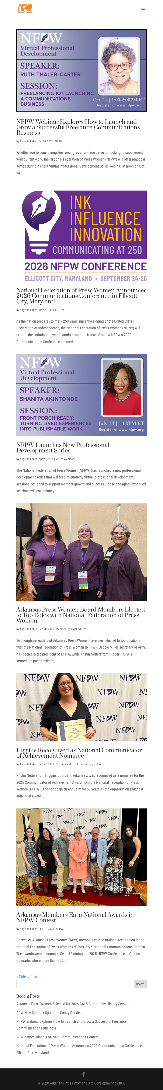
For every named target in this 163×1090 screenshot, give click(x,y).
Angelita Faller (28, 141)
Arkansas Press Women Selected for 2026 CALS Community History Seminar (73, 1004)
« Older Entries (27, 976)
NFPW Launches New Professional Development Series (62, 447)
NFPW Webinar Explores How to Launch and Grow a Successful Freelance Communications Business (78, 127)
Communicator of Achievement (74, 764)
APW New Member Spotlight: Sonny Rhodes (49, 1012)
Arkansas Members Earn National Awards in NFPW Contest (75, 917)
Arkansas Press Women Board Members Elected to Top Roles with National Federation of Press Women (80, 615)
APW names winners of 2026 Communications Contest (57, 1037)
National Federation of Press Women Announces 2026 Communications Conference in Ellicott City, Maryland (81, 296)
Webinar (69, 459)
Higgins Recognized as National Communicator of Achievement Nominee (79, 753)
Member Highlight (66, 629)
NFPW (58, 141)
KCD (122, 1083)
